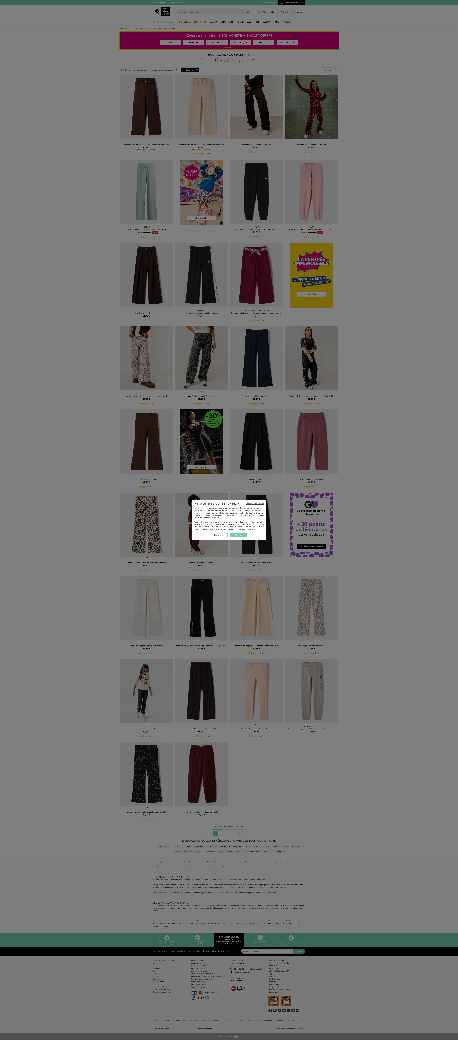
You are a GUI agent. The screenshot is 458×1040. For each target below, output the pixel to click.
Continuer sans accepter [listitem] (255, 504)
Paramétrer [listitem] (219, 535)
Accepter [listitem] (239, 535)
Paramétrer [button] (230, 524)
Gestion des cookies (246, 529)
